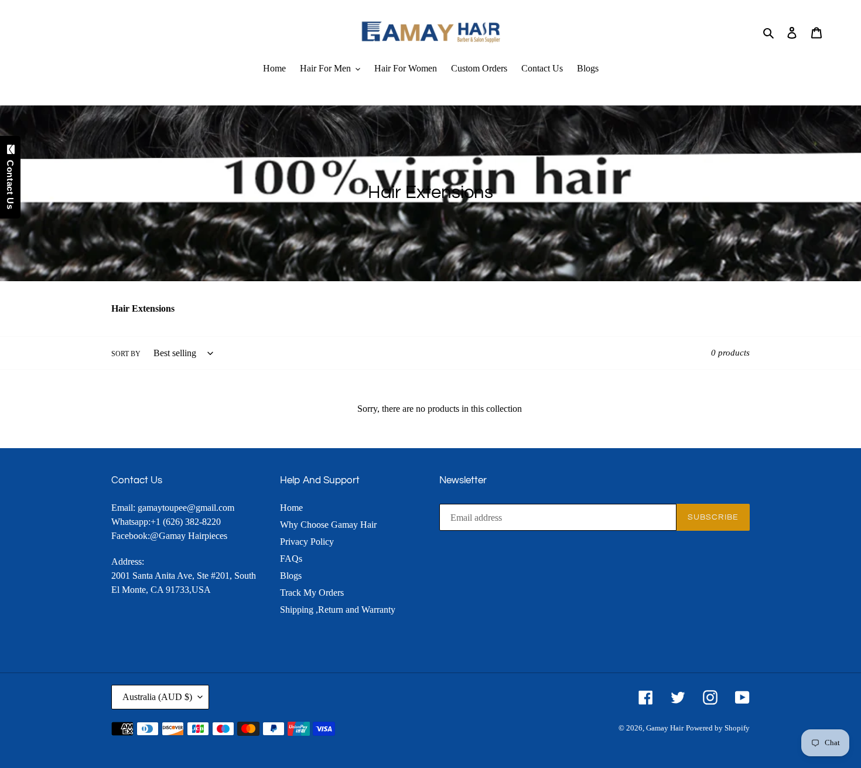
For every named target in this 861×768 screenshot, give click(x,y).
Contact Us (10, 181)
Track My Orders (312, 593)
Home (291, 508)
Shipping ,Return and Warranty (337, 610)
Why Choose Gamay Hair (328, 525)
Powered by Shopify (718, 727)
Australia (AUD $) (157, 697)
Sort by (126, 354)
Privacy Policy (307, 542)
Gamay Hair (665, 727)
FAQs (291, 559)
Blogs (291, 576)
